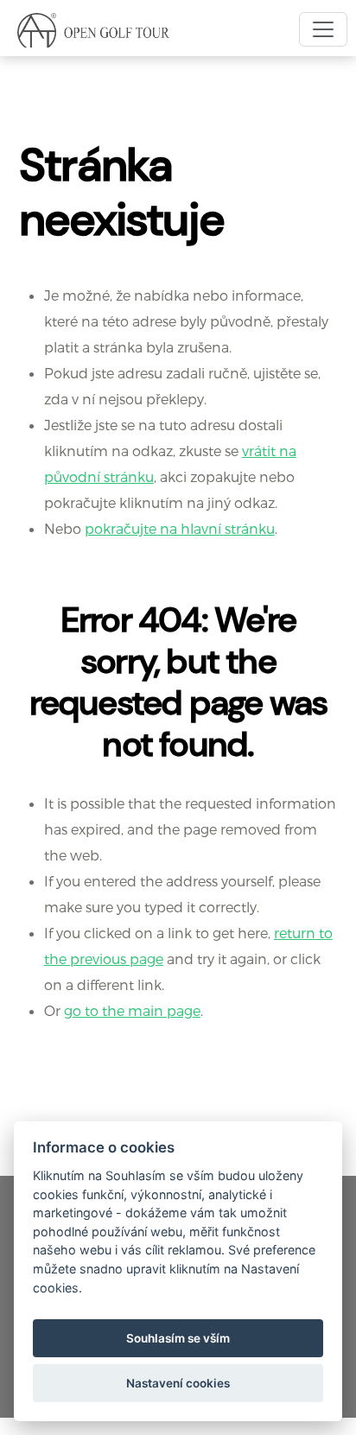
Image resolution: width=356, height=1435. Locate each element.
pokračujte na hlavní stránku (180, 528)
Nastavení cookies (178, 1383)
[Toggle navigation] (323, 29)
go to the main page (132, 1010)
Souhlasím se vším (178, 1338)
